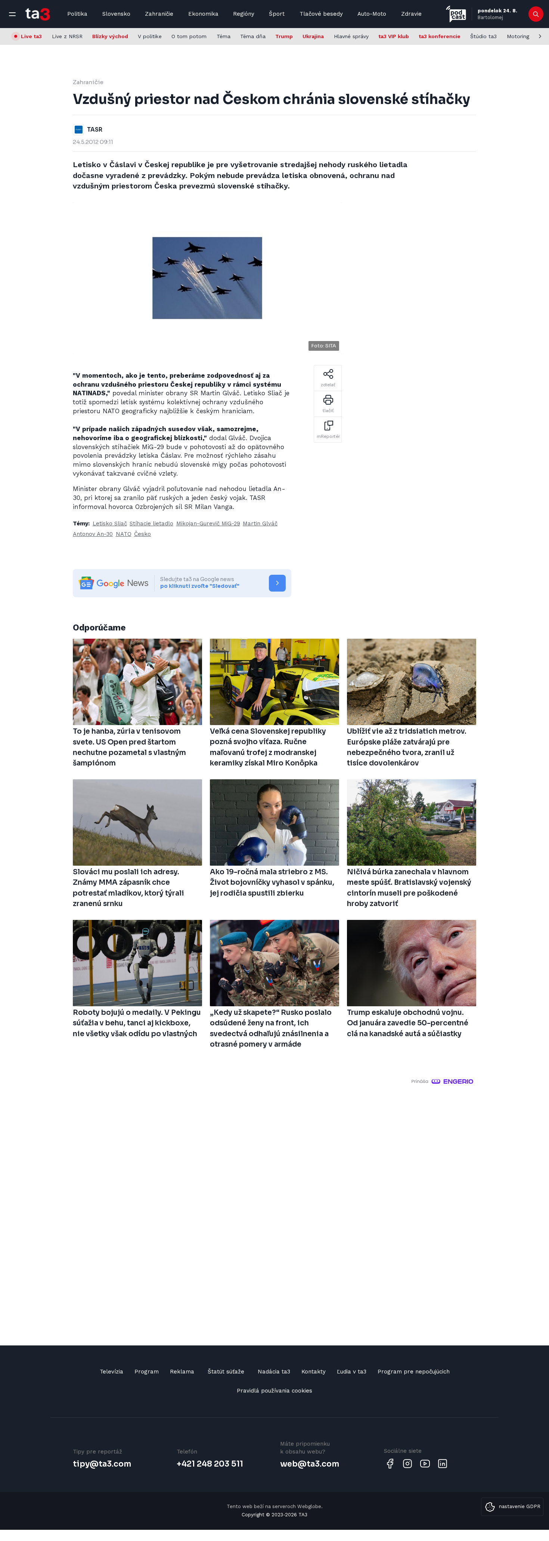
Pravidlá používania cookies (274, 1390)
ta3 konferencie (439, 36)
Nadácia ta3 (274, 1371)
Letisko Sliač (110, 523)
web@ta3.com (309, 1464)
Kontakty (313, 1371)
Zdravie (411, 13)
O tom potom (189, 36)
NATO (123, 534)
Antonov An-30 (93, 534)
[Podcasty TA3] (456, 14)
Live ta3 (31, 36)
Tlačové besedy (321, 13)
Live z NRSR (67, 36)
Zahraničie (159, 13)
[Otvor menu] (12, 14)
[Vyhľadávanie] (536, 14)
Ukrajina (313, 36)
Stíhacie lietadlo (151, 523)
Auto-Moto (371, 13)
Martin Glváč (260, 523)
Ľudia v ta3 (351, 1371)
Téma (223, 36)
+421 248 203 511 (210, 1464)
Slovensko (116, 13)
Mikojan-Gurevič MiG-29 (208, 523)
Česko (142, 534)
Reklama (182, 1371)
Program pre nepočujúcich (414, 1371)
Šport (277, 13)
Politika (77, 13)
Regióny (243, 13)
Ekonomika (203, 13)
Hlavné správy (351, 36)
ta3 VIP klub (393, 36)
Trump (284, 36)
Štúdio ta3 (483, 36)
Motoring (518, 36)
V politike (150, 36)
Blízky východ (110, 36)
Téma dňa (253, 36)
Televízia (111, 1371)
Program (146, 1371)
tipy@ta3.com (102, 1464)
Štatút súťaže (226, 1371)
